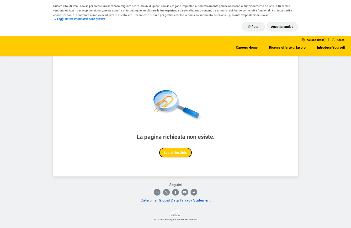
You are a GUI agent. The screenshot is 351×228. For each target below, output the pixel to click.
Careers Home (247, 47)
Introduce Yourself (331, 47)
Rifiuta (253, 27)
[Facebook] (175, 192)
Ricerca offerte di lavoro (287, 47)
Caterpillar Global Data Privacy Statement (176, 200)
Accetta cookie (282, 27)
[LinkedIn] (157, 192)
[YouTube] (184, 192)
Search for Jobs (175, 153)
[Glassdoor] (194, 192)
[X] (166, 192)
